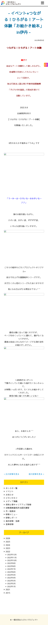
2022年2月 (11, 583)
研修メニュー (11, 514)
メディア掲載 (11, 501)
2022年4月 (11, 577)
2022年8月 (11, 566)
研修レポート (11, 517)
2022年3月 (11, 580)
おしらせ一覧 (11, 488)
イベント (10, 491)
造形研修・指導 (12, 521)
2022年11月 (12, 557)
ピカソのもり (11, 497)
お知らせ (10, 494)
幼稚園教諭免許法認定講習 (17, 507)
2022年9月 (11, 563)
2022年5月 (11, 575)
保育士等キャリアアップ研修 (18, 504)
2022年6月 (11, 572)
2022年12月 (12, 554)
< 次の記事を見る (11, 474)
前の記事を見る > (36, 474)
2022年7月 (11, 569)
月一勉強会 (11, 511)
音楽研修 (10, 524)
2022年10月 (12, 560)
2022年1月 (11, 586)
